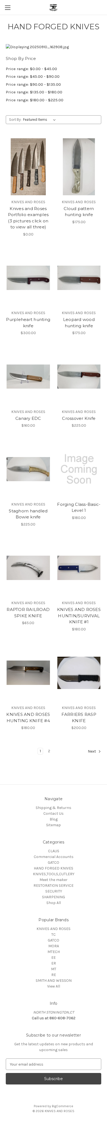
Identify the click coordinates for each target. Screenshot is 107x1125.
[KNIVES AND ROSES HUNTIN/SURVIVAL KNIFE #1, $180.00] (79, 567)
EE (53, 957)
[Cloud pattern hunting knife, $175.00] (79, 166)
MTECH (53, 951)
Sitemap (53, 825)
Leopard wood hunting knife (79, 322)
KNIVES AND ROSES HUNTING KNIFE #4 (28, 717)
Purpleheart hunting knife (28, 322)
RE (53, 974)
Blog (54, 819)
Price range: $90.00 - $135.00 (33, 84)
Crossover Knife (78, 418)
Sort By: (15, 119)
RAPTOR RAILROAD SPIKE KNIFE (28, 612)
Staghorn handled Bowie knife (28, 514)
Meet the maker (53, 879)
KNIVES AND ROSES (53, 928)
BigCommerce (62, 1106)
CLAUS (53, 851)
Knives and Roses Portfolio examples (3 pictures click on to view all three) (28, 218)
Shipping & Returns (53, 807)
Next (92, 751)
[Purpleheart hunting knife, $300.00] (28, 277)
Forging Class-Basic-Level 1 (78, 507)
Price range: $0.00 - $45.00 (31, 68)
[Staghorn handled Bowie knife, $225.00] (28, 469)
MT (53, 969)
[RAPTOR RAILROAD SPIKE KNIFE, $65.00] (28, 567)
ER (53, 963)
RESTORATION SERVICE (53, 885)
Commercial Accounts (54, 856)
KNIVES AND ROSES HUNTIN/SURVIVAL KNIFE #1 (79, 615)
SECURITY (53, 891)
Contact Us (53, 813)
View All (53, 986)
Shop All (53, 902)
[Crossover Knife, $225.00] (79, 376)
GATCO (53, 862)
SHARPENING (53, 897)
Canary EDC (28, 418)
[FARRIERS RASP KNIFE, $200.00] (79, 672)
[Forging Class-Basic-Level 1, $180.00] (79, 469)
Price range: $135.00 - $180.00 (34, 92)
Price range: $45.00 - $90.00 (33, 76)
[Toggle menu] (7, 7)
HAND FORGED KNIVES (53, 868)
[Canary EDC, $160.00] (28, 376)
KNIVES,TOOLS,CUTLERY (53, 874)
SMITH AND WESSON (54, 980)
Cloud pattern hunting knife (79, 211)
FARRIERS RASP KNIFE (78, 717)
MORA (53, 946)
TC (53, 934)
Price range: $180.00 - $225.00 (34, 99)
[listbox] (40, 120)
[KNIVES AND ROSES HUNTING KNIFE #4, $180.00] (28, 672)
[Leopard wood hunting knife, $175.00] (79, 277)
